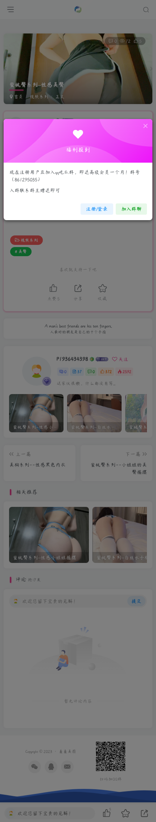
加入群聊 (131, 209)
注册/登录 (97, 209)
